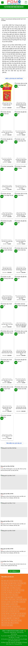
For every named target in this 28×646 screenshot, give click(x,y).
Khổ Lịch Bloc (12, 599)
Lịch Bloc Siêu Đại (5, 613)
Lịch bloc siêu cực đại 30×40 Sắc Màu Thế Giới (21, 353)
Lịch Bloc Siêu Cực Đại (14, 611)
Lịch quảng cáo (16, 618)
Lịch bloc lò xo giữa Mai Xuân (7, 242)
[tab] (14, 20)
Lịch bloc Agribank (5, 604)
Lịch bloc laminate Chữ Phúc (7, 436)
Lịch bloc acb (22, 601)
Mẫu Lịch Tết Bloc (14, 622)
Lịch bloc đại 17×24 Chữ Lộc (7, 325)
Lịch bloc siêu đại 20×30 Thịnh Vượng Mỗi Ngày (21, 325)
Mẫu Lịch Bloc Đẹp (5, 622)
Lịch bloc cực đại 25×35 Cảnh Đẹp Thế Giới (21, 160)
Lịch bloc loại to (22, 608)
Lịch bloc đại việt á (22, 613)
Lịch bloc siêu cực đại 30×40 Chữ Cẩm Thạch (7, 352)
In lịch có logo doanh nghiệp (7, 597)
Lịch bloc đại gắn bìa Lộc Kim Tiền (7, 160)
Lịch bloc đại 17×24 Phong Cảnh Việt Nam (7, 269)
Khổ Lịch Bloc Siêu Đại (21, 599)
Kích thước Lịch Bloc (6, 601)
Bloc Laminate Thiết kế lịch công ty (14, 580)
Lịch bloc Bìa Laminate (6, 606)
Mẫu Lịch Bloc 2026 (6, 620)
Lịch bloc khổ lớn (16, 606)
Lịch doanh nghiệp (20, 615)
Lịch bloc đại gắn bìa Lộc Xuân (21, 242)
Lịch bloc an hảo (13, 604)
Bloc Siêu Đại (4, 583)
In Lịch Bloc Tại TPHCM (7, 592)
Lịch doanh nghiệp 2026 (6, 618)
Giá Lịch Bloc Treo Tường (7, 585)
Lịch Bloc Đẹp (13, 613)
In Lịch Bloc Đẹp (16, 592)
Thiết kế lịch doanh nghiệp (7, 625)
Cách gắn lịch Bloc (12, 583)
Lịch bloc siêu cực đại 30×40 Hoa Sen (7, 104)
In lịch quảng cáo (18, 597)
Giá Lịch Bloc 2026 (22, 583)
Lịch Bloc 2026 (15, 601)
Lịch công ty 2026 (11, 615)
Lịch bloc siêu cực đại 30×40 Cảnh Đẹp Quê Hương (21, 105)
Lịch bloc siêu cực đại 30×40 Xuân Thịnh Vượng (7, 408)
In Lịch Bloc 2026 (5, 587)
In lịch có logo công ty (13, 594)
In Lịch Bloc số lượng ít (15, 587)
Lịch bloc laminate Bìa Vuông (7, 187)
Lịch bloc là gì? (5, 611)
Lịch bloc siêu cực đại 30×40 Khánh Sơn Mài (21, 408)
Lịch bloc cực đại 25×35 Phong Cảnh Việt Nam (7, 298)
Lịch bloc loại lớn (5, 608)
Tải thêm (14, 571)
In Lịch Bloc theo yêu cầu (7, 590)
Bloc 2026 (4, 580)
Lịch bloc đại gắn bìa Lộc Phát (21, 133)
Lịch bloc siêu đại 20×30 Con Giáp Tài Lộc (7, 214)
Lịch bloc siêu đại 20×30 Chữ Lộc (7, 133)
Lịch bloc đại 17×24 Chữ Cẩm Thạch (7, 381)
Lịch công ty (4, 615)
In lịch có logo (4, 594)
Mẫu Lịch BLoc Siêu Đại (16, 620)
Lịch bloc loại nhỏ (13, 608)
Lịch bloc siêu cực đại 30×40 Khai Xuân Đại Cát (21, 270)
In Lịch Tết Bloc (5, 599)
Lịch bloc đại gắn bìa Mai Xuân (21, 298)
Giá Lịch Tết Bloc (17, 585)
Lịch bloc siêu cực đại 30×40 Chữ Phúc (21, 214)
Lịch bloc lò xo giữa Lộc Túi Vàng (21, 187)
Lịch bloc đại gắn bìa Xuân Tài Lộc (21, 381)
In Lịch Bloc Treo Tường (18, 590)
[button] (2, 2)
